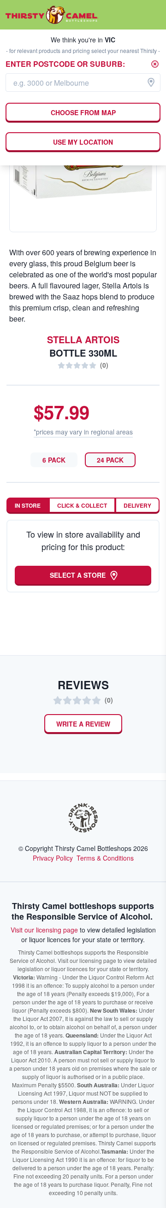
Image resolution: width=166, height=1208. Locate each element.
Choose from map (83, 112)
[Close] (154, 64)
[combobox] (83, 82)
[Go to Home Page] (52, 15)
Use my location (83, 142)
